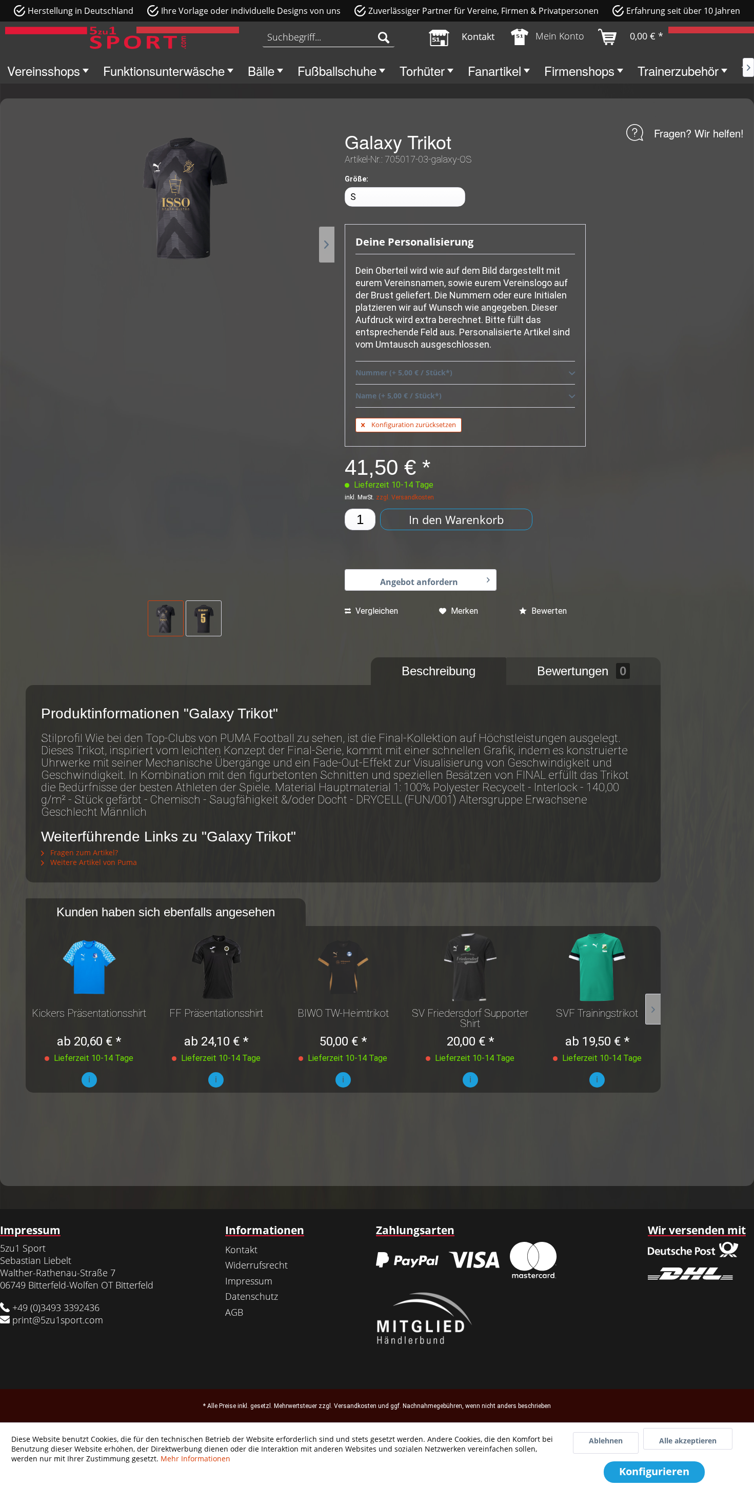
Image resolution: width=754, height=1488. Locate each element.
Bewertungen (581, 671)
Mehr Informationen (195, 1458)
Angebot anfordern (419, 582)
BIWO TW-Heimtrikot (343, 1013)
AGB (234, 1312)
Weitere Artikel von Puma (92, 862)
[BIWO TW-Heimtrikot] (343, 967)
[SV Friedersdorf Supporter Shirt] (470, 967)
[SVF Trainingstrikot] (597, 967)
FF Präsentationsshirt (216, 1013)
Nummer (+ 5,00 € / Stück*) (403, 372)
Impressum (248, 1281)
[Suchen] (383, 37)
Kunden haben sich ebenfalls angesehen (165, 912)
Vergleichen (375, 611)
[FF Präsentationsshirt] (216, 967)
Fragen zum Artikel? (83, 852)
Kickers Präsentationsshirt (89, 1013)
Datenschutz (251, 1296)
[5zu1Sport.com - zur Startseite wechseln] (95, 39)
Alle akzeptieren (688, 1440)
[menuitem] (328, 37)
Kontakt (241, 1249)
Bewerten (548, 611)
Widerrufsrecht (256, 1265)
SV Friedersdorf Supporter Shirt (470, 1018)
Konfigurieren (654, 1471)
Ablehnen (606, 1440)
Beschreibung (438, 671)
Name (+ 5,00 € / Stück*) (398, 395)
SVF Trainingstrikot (597, 1013)
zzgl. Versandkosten (405, 497)
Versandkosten (355, 1406)
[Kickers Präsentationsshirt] (89, 967)
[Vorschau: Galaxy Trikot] (166, 618)
